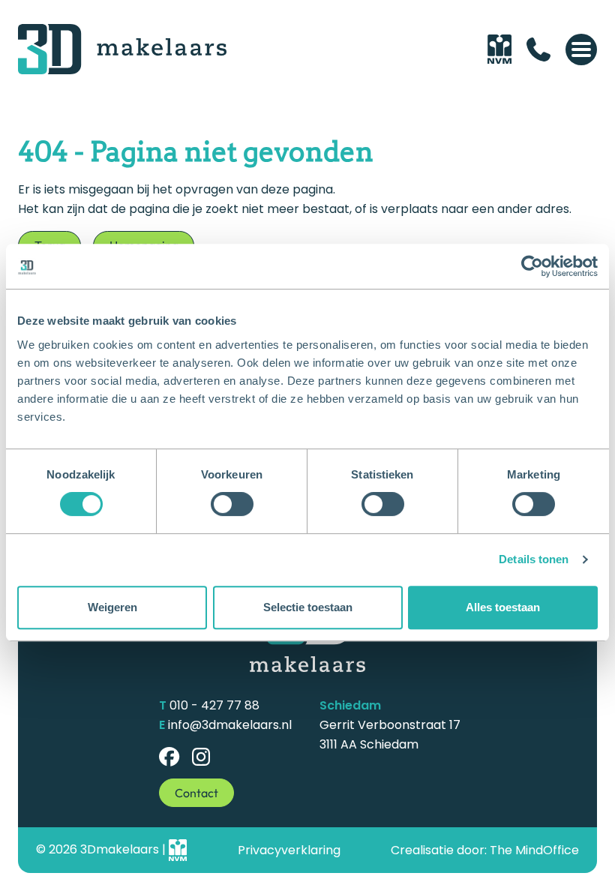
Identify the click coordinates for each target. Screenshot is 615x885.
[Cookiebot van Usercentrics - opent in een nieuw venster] (532, 266)
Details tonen (533, 559)
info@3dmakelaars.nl (230, 725)
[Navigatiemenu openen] (581, 49)
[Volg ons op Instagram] (201, 756)
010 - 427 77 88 (215, 705)
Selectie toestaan (307, 607)
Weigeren (112, 607)
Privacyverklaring (289, 850)
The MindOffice (534, 850)
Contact (196, 792)
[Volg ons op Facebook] (169, 757)
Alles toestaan (503, 607)
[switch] (232, 504)
